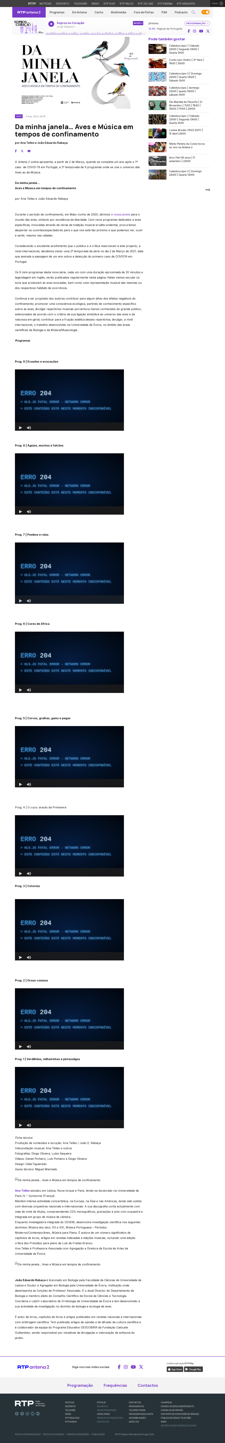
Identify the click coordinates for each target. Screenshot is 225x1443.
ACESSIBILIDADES (137, 1417)
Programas (57, 12)
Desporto (62, 3)
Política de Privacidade (28, 1434)
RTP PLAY (101, 1402)
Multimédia (118, 12)
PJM (164, 12)
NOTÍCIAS (69, 1402)
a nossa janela (120, 214)
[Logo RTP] (30, 1404)
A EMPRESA (166, 1402)
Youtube (33, 1414)
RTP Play (109, 3)
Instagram (27, 1414)
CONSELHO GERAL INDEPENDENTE (177, 1406)
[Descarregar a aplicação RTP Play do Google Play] (193, 1369)
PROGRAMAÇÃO (196, 23)
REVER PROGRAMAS (106, 1410)
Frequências (115, 1385)
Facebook (17, 1414)
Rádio (95, 3)
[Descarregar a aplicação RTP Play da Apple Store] (175, 1369)
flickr (38, 1414)
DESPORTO (70, 1406)
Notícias (46, 3)
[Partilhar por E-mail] (29, 151)
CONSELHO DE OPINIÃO (172, 1410)
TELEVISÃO (70, 1410)
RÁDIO (68, 1414)
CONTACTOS (135, 1402)
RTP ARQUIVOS (72, 1417)
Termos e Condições (78, 1434)
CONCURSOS (103, 1414)
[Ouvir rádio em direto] (29, 26)
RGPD (163, 1421)
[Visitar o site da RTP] (32, 3)
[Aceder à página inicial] (29, 12)
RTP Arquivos (186, 3)
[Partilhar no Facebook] (16, 151)
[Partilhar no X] (22, 151)
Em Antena (79, 12)
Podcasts (181, 12)
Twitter (22, 1414)
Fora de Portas (144, 12)
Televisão (80, 3)
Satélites (134, 1421)
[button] (193, 12)
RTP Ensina (165, 3)
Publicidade (98, 1434)
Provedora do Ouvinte (141, 1414)
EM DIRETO (102, 1406)
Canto (99, 12)
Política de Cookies (53, 1434)
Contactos (148, 1385)
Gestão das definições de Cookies (179, 1425)
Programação (80, 1385)
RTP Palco (126, 3)
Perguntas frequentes (110, 1417)
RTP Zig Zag (145, 3)
